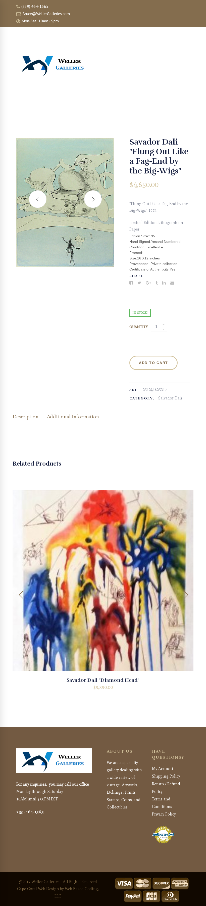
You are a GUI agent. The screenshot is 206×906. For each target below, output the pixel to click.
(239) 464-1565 (34, 6)
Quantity (138, 327)
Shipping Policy (166, 776)
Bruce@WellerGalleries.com (45, 13)
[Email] (172, 283)
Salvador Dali (170, 398)
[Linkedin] (164, 283)
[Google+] (148, 283)
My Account (162, 768)
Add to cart (153, 363)
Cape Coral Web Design (38, 888)
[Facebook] (131, 283)
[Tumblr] (157, 283)
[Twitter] (139, 283)
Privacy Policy (164, 814)
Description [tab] (25, 417)
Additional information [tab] (73, 417)
